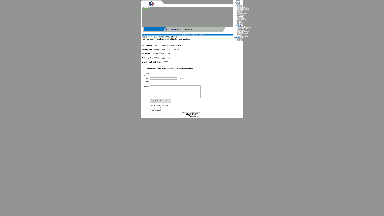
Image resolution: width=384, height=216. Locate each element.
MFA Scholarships (242, 31)
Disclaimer (199, 112)
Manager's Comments (244, 27)
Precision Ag (241, 30)
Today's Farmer (242, 7)
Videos (240, 40)
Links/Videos (238, 37)
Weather (240, 5)
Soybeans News (242, 13)
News (238, 4)
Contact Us (238, 2)
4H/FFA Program (242, 33)
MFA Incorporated (242, 36)
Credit (240, 34)
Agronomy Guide (242, 28)
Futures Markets (242, 19)
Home (238, 1)
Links (240, 39)
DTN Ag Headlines (242, 9)
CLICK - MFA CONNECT (186, 29)
